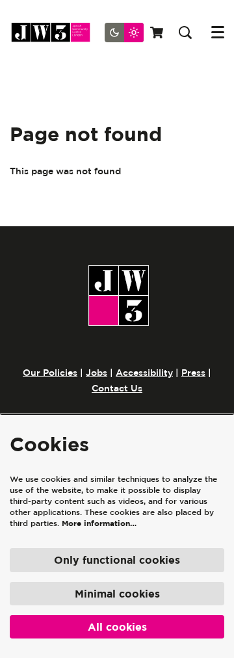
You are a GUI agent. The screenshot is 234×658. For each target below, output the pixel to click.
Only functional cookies (117, 560)
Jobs (96, 372)
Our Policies (50, 372)
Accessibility (144, 372)
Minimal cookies (117, 593)
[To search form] (185, 32)
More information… (99, 523)
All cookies (117, 627)
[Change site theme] (124, 32)
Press (193, 372)
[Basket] (158, 32)
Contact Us (117, 388)
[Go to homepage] (55, 32)
